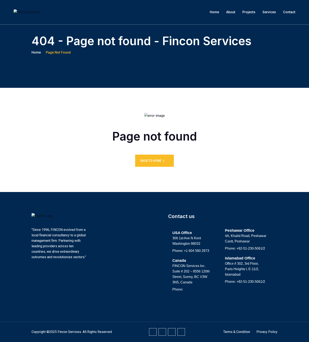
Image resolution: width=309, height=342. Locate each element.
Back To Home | (152, 160)
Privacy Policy (266, 332)
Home (214, 12)
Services (269, 12)
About (230, 12)
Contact (289, 12)
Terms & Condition (236, 332)
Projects (248, 12)
